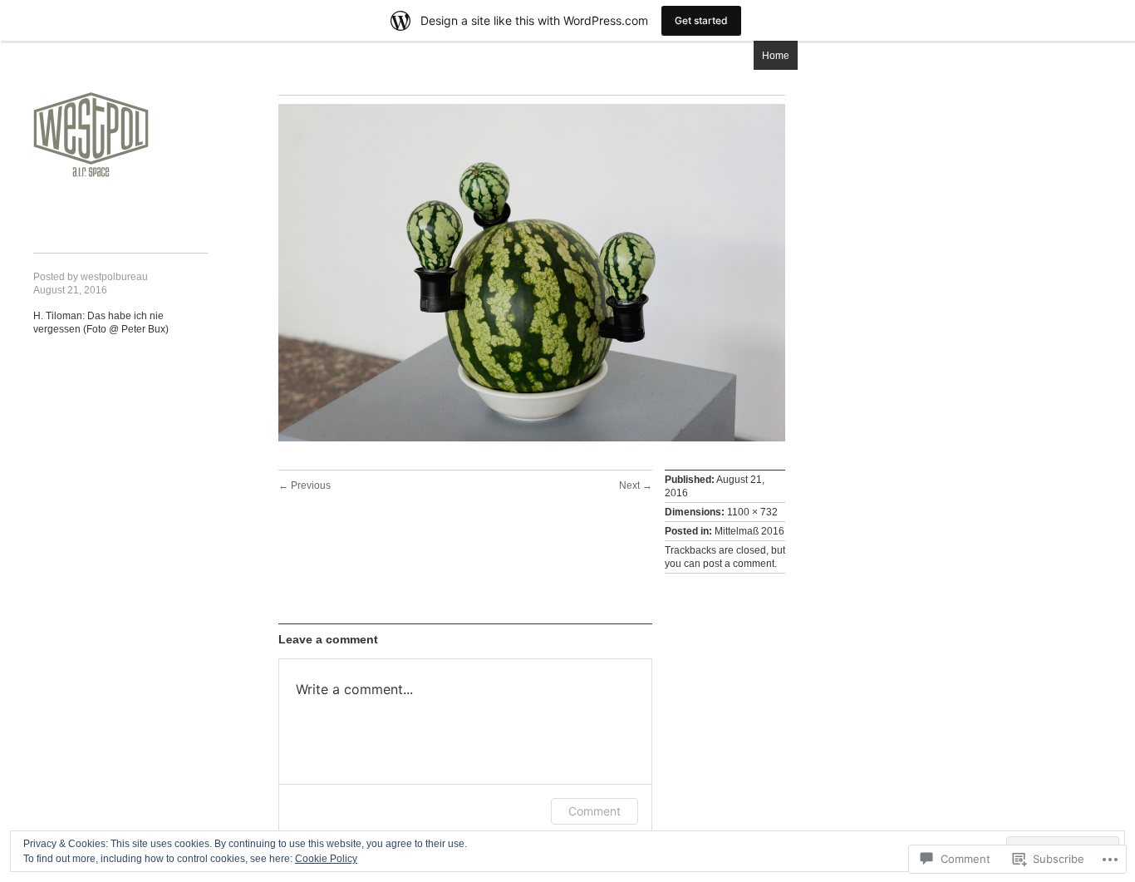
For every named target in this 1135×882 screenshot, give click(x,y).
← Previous (304, 485)
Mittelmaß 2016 (749, 531)
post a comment (738, 563)
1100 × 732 (752, 512)
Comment (594, 811)
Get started (701, 20)
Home (775, 56)
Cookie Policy (326, 859)
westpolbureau (114, 277)
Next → (635, 485)
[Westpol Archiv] (91, 115)
